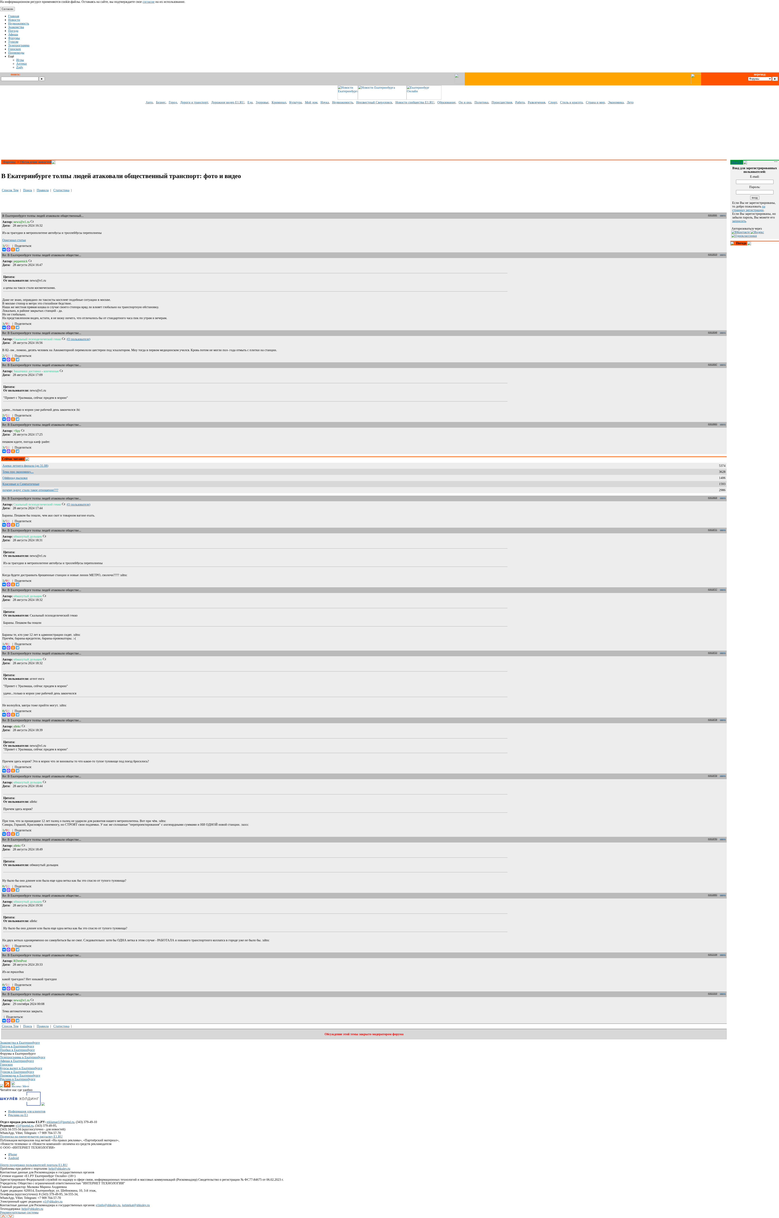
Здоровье (262, 102)
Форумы (9, 162)
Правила (43, 190)
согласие (149, 1)
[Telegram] (17, 249)
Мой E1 (736, 162)
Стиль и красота (571, 102)
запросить (739, 221)
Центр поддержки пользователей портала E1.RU (34, 1165)
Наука (325, 102)
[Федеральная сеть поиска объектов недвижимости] (43, 1104)
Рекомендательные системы (19, 1212)
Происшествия (502, 102)
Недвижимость (342, 102)
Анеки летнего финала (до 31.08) (25, 465)
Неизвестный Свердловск (374, 102)
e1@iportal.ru (24, 1125)
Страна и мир (595, 102)
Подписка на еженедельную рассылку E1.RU (31, 1136)
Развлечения (536, 102)
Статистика (61, 190)
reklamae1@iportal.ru (60, 1122)
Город (173, 102)
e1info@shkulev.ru (108, 1205)
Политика (481, 102)
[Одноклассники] (13, 249)
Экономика (616, 102)
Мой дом (311, 102)
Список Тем (10, 190)
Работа (520, 102)
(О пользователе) (78, 339)
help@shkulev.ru (59, 1168)
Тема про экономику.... (18, 471)
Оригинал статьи (14, 240)
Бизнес (161, 102)
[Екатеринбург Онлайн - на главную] (424, 98)
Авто (149, 102)
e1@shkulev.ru (52, 1201)
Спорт (552, 102)
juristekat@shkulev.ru (136, 1205)
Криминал (279, 102)
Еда (250, 102)
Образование (446, 102)
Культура (295, 102)
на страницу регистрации (748, 208)
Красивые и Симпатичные (20, 484)
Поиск (27, 190)
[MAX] (8, 249)
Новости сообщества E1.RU (414, 102)
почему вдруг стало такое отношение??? (30, 490)
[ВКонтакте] (4, 249)
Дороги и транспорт (194, 102)
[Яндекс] (757, 232)
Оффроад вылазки (15, 478)
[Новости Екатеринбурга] (348, 98)
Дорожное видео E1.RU (227, 102)
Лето (630, 102)
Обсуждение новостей (36, 162)
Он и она (465, 102)
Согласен (7, 9)
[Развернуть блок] (732, 243)
